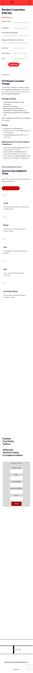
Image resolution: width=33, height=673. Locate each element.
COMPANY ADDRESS (16, 488)
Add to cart (13, 64)
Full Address (5, 28)
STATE (16, 495)
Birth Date (5, 48)
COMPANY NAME (16, 468)
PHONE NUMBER (16, 482)
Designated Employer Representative (12, 40)
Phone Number (6, 53)
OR (20, 63)
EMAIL (16, 475)
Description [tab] (5, 75)
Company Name (6, 21)
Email (3, 58)
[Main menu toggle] (29, 3)
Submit (16, 504)
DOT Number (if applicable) (10, 32)
